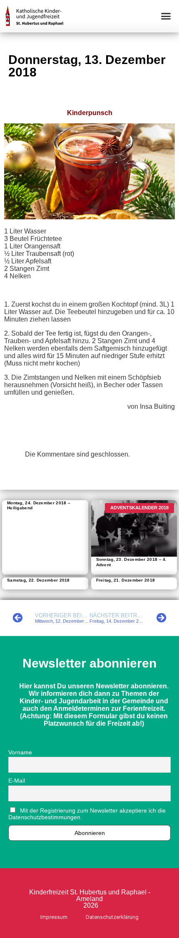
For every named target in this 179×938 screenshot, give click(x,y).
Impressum (53, 917)
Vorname (20, 752)
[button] (166, 16)
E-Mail (16, 780)
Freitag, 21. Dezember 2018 (125, 580)
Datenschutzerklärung (112, 917)
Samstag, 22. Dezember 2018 (38, 580)
